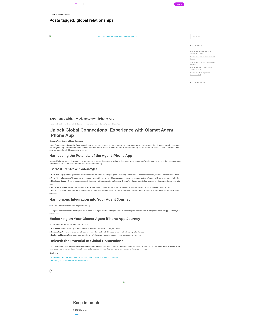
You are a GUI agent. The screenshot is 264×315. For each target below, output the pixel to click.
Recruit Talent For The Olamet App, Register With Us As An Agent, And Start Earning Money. (84, 257)
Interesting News (92, 124)
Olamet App (116, 124)
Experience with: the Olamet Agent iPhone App (82, 118)
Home (53, 14)
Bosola (69, 124)
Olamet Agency (105, 124)
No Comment (79, 124)
